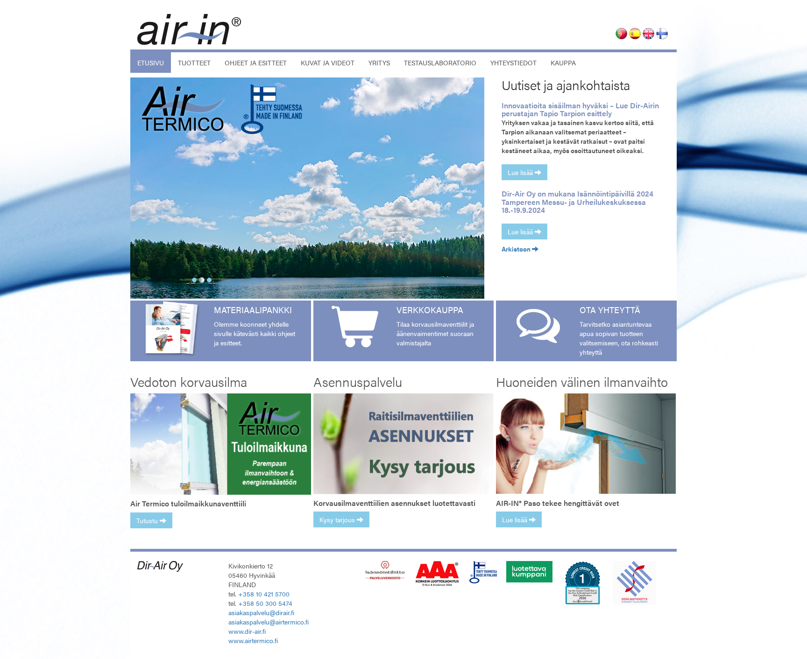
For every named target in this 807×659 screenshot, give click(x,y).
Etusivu (154, 62)
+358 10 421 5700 (264, 593)
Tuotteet (194, 62)
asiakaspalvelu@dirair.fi (261, 612)
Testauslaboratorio (440, 62)
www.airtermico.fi (253, 640)
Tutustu (148, 520)
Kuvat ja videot (327, 62)
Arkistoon (517, 248)
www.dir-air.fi (247, 631)
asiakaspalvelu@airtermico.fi (268, 621)
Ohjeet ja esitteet (256, 62)
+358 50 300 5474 (265, 603)
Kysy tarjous (338, 519)
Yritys (379, 62)
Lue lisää (521, 172)
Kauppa (563, 62)
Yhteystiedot (513, 62)
